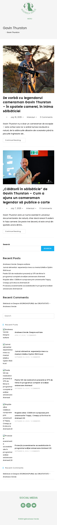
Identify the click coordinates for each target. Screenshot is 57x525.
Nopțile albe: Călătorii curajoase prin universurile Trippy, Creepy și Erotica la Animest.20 (32, 415)
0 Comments (46, 117)
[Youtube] (34, 505)
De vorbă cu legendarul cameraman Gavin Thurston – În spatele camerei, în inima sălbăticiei (28, 104)
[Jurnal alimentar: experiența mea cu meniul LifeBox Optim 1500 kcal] (8, 354)
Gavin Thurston (13, 32)
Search (6, 244)
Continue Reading (15, 139)
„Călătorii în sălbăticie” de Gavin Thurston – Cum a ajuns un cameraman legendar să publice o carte (26, 195)
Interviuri (31, 117)
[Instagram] (28, 505)
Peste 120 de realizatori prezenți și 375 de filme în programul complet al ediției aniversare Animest (34, 383)
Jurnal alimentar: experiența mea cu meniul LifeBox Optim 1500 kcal (31, 352)
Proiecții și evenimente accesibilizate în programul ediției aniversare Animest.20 (33, 446)
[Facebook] (23, 505)
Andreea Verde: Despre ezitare (16, 264)
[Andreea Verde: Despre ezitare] (8, 333)
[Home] (3, 32)
